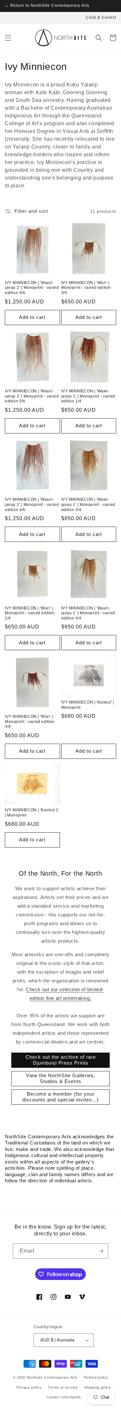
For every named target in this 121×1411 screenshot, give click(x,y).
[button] (8, 38)
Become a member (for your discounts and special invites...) (60, 1096)
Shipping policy (97, 1387)
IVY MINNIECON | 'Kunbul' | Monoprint (88, 705)
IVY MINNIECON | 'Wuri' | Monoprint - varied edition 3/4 (86, 287)
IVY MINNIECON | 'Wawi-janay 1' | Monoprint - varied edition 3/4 (88, 504)
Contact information (63, 1397)
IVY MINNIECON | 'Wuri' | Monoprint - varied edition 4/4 (30, 721)
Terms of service (63, 1387)
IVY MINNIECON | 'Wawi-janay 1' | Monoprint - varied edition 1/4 (88, 396)
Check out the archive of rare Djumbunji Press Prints (60, 1060)
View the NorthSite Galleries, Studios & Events (61, 1078)
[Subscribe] (101, 1251)
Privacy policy (29, 1387)
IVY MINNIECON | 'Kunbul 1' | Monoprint (32, 812)
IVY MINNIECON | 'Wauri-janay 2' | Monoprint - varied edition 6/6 (32, 287)
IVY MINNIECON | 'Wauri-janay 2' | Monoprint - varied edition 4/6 (32, 504)
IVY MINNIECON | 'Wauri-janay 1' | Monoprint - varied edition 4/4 (88, 613)
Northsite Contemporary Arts (52, 1377)
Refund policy (96, 1377)
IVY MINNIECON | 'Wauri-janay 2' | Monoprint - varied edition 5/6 (32, 396)
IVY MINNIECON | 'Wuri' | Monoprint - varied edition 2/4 (30, 613)
